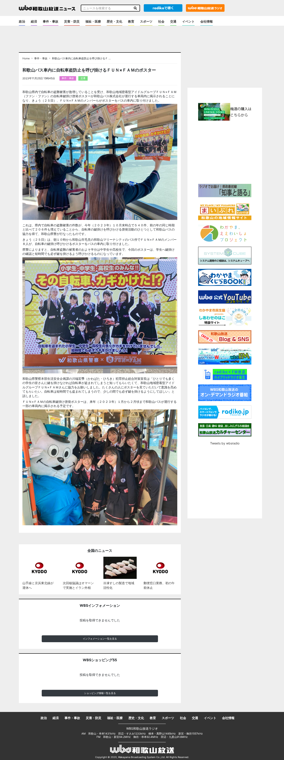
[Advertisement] (224, 151)
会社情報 (206, 21)
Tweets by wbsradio (224, 443)
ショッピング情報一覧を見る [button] (100, 693)
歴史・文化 (114, 21)
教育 (131, 21)
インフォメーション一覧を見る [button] (100, 638)
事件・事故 (50, 21)
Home (26, 58)
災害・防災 (72, 21)
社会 (161, 21)
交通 (173, 21)
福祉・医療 (93, 21)
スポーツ (146, 21)
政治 (22, 21)
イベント (188, 21)
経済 (34, 21)
